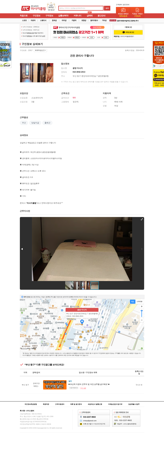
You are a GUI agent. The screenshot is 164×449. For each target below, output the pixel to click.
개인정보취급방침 (31, 404)
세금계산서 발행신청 (95, 404)
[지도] (132, 302)
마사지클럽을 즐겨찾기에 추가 (33, 33)
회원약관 (46, 404)
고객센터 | (119, 5)
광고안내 (126, 5)
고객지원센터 (59, 404)
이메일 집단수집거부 (115, 404)
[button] (142, 219)
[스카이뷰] (139, 302)
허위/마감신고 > (40, 50)
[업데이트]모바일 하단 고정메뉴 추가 (127, 20)
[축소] (142, 320)
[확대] (142, 306)
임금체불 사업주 (134, 404)
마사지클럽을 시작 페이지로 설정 (34, 36)
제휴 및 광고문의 (76, 404)
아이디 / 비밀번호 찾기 (127, 36)
